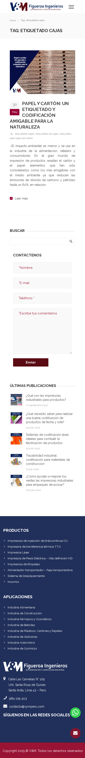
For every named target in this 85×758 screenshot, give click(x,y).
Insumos (13, 581)
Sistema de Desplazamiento (26, 576)
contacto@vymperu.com (26, 706)
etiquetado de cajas (47, 133)
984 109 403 (18, 698)
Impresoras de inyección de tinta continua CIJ (38, 540)
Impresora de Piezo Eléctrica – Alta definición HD (40, 558)
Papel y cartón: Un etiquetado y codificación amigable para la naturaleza (39, 115)
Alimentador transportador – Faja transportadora (40, 570)
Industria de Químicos (22, 648)
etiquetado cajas (24, 133)
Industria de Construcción (25, 613)
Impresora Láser (18, 552)
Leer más (21, 198)
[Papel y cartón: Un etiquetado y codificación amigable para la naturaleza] (42, 72)
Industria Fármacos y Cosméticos (29, 619)
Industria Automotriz (21, 642)
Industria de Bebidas (21, 625)
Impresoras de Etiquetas (24, 564)
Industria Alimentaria (21, 607)
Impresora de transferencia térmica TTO (34, 546)
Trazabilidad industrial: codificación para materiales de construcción (48, 460)
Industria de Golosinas (22, 636)
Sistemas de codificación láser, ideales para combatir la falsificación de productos (47, 439)
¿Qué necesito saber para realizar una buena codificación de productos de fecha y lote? (49, 418)
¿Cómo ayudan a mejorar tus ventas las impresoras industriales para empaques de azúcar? (49, 480)
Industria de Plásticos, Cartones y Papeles (35, 630)
